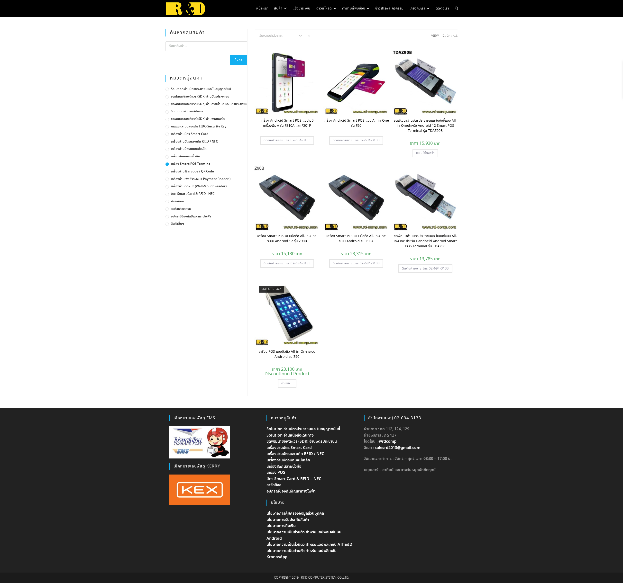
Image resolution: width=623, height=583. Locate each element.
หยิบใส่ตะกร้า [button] (425, 153)
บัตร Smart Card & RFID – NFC (293, 479)
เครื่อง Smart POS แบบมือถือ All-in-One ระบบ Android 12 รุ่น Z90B (287, 239)
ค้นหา (238, 60)
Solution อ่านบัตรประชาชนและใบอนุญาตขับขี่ (201, 89)
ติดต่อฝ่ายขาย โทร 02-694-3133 (287, 140)
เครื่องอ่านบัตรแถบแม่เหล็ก (189, 149)
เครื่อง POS (275, 472)
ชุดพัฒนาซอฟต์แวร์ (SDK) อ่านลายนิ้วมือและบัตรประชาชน (209, 104)
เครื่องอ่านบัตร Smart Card (189, 134)
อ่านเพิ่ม (287, 383)
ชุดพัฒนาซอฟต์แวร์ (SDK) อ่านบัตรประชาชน (200, 96)
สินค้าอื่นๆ (177, 224)
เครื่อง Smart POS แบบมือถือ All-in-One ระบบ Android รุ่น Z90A (356, 239)
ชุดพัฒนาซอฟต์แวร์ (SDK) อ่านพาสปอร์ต (198, 119)
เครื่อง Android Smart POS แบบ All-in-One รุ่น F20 (356, 123)
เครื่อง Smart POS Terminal (191, 164)
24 (448, 36)
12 (443, 36)
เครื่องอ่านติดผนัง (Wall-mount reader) (199, 186)
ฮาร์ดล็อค (177, 201)
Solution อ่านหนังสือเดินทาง (290, 435)
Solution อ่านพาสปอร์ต (187, 111)
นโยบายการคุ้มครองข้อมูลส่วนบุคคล (295, 513)
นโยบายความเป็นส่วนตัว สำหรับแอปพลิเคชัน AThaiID (309, 544)
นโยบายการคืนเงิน (281, 526)
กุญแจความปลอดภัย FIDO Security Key (198, 126)
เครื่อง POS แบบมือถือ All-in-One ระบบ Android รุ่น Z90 (287, 354)
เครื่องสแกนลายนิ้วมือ (185, 156)
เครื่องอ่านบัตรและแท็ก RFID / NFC (194, 141)
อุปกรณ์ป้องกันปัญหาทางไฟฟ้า (191, 216)
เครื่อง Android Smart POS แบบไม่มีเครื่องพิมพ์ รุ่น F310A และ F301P (287, 123)
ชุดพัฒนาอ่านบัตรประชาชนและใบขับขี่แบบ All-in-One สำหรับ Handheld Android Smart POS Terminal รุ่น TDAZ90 (425, 241)
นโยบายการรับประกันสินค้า (287, 520)
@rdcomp (387, 441)
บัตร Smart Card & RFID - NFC (192, 194)
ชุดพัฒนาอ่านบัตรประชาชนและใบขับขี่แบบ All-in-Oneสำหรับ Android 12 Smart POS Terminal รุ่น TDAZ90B (425, 125)
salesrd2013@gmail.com (397, 448)
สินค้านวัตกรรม (181, 209)
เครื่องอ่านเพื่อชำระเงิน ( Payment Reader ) (200, 179)
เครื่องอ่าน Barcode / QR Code (192, 171)
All (455, 36)
